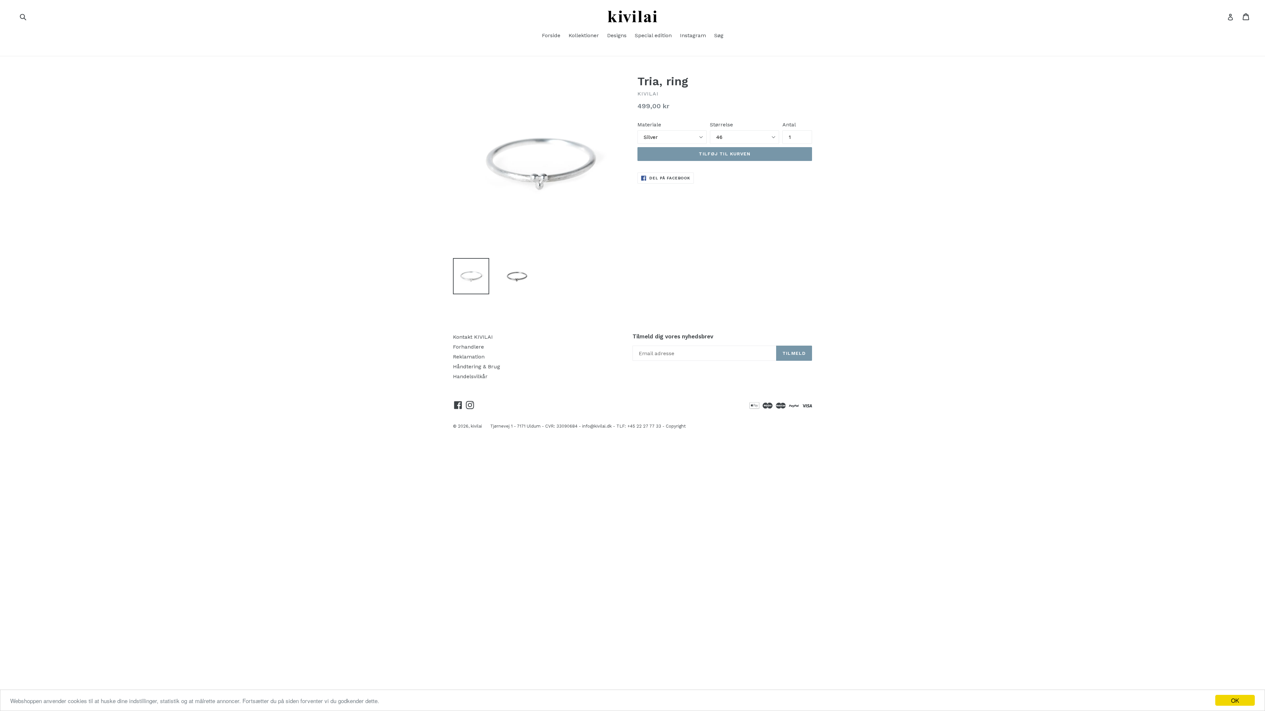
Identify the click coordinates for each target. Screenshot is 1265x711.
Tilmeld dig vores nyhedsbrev (672, 336)
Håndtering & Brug (476, 366)
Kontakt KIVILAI (473, 337)
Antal (789, 124)
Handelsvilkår (470, 376)
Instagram (693, 35)
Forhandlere (468, 347)
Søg (718, 35)
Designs (617, 35)
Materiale (649, 124)
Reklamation (469, 357)
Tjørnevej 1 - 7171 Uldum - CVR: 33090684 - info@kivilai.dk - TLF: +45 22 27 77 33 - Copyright (588, 426)
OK (1235, 700)
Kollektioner (584, 35)
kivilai (476, 426)
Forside (551, 35)
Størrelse (721, 124)
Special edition (653, 35)
